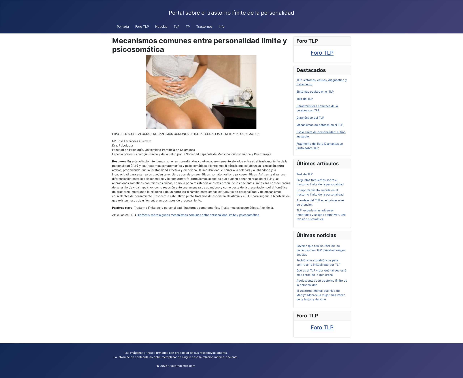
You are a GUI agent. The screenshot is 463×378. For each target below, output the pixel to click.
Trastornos (204, 26)
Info (222, 26)
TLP (176, 26)
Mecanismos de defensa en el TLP (319, 125)
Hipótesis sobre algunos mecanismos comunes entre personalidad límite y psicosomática (198, 215)
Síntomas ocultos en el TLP (315, 91)
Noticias (161, 26)
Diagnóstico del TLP (310, 117)
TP (188, 26)
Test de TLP (304, 99)
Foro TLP (142, 26)
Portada (123, 26)
